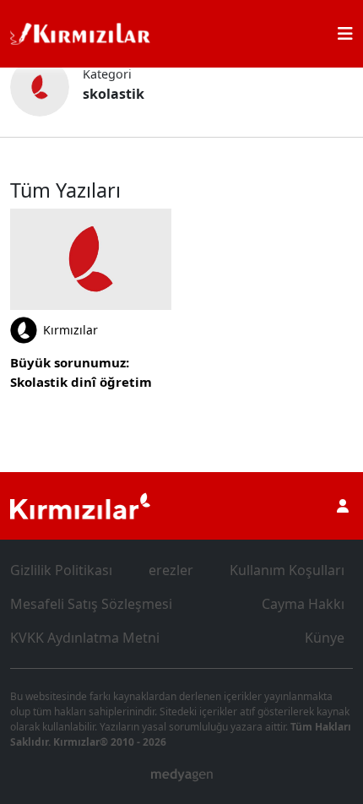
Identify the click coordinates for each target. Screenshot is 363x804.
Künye (324, 637)
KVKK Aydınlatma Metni (85, 637)
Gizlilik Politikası (61, 570)
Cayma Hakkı (303, 604)
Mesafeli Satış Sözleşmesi (91, 604)
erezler (171, 570)
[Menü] (345, 33)
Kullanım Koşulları (287, 570)
